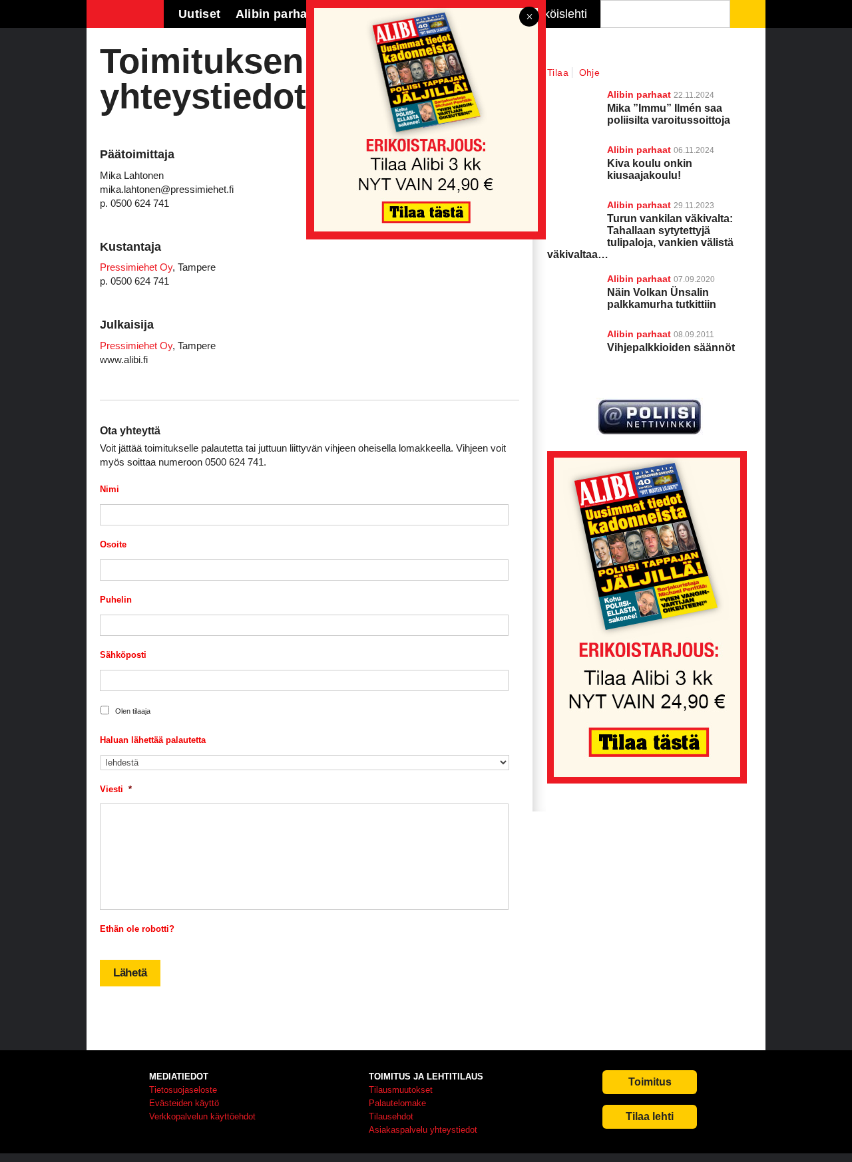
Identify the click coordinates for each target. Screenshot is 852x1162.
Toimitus (650, 1082)
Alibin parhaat (639, 278)
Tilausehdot (391, 1116)
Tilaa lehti (650, 1116)
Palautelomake (397, 1103)
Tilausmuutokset (401, 1090)
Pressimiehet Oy (136, 267)
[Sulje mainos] (529, 17)
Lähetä (130, 972)
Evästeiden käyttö (184, 1103)
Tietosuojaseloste (183, 1090)
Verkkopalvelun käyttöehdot (202, 1116)
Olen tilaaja (132, 711)
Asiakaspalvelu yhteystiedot (423, 1130)
